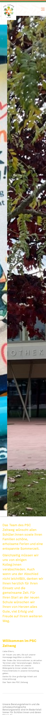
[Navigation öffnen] (42, 9)
